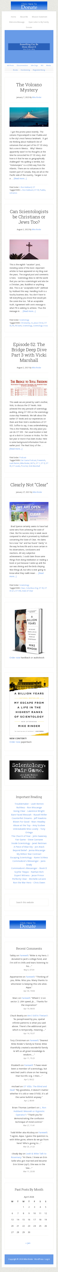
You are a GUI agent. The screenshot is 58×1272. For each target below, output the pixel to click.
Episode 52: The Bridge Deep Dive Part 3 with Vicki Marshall (29, 352)
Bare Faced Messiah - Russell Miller (29, 814)
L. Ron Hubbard (27, 190)
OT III (36, 190)
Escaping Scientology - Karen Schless (29, 857)
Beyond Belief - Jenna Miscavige (29, 850)
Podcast (22, 458)
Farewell (24, 955)
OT (34, 187)
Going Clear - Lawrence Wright (29, 811)
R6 (13, 326)
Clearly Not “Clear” (29, 485)
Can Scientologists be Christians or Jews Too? (29, 217)
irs (32, 323)
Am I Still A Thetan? (37, 1015)
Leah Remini (14, 463)
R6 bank (18, 326)
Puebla (42, 190)
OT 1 (38, 463)
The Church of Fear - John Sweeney (29, 836)
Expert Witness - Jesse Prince (29, 875)
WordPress (38, 1259)
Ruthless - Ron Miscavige (29, 807)
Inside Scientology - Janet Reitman (29, 843)
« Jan (27, 1243)
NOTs (32, 463)
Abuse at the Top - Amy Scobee (29, 825)
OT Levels (16, 466)
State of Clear (27, 591)
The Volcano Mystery (29, 87)
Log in (47, 1259)
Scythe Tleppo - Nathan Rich (29, 872)
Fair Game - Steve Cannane (29, 839)
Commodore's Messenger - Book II (29, 868)
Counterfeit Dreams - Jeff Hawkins (29, 818)
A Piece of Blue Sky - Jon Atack (29, 847)
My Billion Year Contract (29, 854)
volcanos (13, 193)
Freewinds (41, 460)
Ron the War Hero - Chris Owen (29, 882)
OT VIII (18, 591)
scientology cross (40, 326)
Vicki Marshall (34, 466)
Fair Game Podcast (28, 460)
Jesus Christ (38, 323)
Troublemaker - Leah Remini (29, 804)
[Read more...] (20, 178)
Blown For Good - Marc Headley (29, 821)
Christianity (25, 323)
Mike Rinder (25, 463)
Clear (23, 588)
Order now (15, 657)
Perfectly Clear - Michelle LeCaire (29, 879)
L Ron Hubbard (25, 187)
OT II (43, 463)
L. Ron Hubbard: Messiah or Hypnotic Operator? (30, 1111)
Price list (24, 466)
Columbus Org (32, 588)
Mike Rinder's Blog (29, 47)
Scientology (24, 320)
